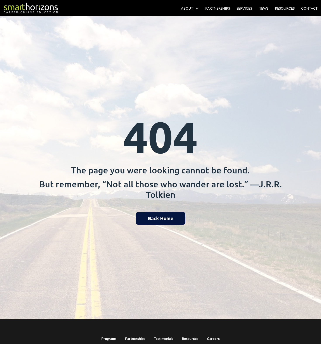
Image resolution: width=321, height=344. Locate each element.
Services (244, 8)
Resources (285, 8)
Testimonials (163, 338)
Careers (213, 338)
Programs (108, 338)
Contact (309, 8)
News (263, 8)
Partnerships (217, 8)
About (187, 8)
